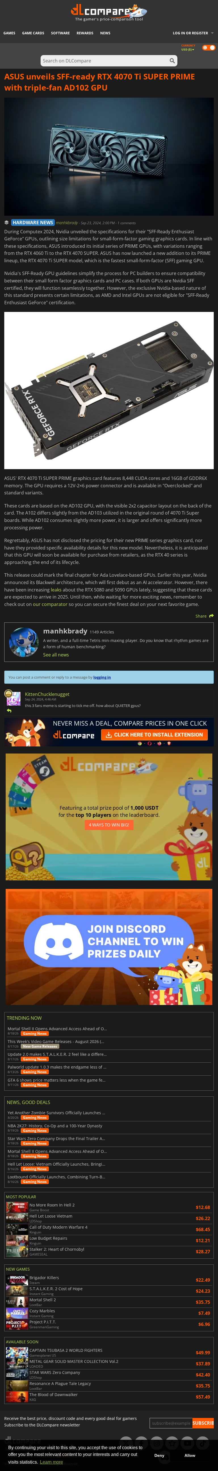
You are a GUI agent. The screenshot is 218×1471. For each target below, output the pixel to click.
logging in (102, 677)
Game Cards (33, 33)
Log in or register (190, 33)
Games (9, 33)
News (105, 33)
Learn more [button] (51, 1462)
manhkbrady (67, 222)
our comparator (50, 604)
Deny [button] (159, 1455)
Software (60, 33)
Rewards (85, 33)
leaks (56, 590)
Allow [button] (190, 1455)
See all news (56, 655)
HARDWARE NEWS (33, 222)
